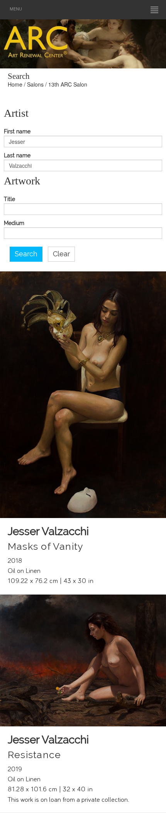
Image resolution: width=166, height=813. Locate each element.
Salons (35, 84)
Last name (17, 155)
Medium (14, 223)
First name (17, 132)
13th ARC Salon (67, 84)
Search (26, 254)
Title (9, 199)
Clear (61, 254)
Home (15, 84)
